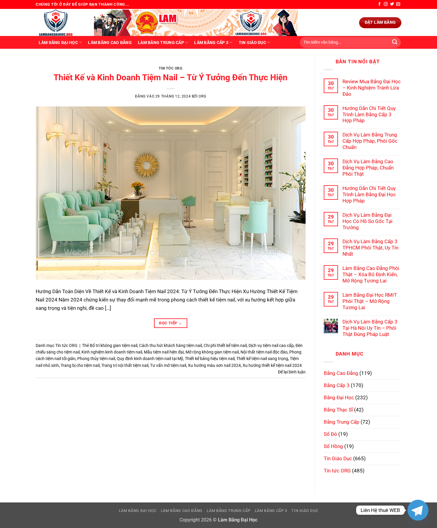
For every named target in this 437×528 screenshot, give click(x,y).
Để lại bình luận (292, 372)
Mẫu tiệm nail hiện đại (164, 352)
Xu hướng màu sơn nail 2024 (214, 365)
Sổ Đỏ (330, 434)
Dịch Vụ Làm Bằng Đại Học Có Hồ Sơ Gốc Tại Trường (367, 221)
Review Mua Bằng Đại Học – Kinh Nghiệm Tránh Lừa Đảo (371, 87)
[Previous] (48, 64)
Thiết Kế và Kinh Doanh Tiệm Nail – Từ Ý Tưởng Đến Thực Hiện (170, 77)
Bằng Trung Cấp (341, 422)
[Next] (292, 64)
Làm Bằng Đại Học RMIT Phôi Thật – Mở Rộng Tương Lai (369, 301)
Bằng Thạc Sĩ (338, 410)
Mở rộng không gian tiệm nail (212, 352)
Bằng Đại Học (339, 397)
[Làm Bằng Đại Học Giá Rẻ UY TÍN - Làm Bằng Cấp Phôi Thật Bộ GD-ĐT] (60, 22)
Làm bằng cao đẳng (110, 42)
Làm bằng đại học (58, 42)
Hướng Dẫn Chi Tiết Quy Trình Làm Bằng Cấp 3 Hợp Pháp (369, 114)
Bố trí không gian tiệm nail (113, 345)
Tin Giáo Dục (252, 42)
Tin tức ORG (171, 68)
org (202, 96)
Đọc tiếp (170, 323)
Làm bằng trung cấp (161, 42)
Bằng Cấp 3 (337, 385)
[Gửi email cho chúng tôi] (398, 4)
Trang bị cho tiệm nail (80, 365)
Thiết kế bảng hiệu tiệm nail (210, 358)
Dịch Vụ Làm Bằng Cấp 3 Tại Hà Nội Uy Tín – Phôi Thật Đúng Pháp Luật (369, 328)
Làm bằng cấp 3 (211, 42)
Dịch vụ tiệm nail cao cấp (271, 345)
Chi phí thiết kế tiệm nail (225, 345)
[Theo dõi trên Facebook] (379, 4)
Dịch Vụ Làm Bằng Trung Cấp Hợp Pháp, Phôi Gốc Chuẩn (369, 141)
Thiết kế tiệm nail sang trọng (262, 358)
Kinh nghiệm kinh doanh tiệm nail (111, 352)
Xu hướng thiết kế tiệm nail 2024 (272, 365)
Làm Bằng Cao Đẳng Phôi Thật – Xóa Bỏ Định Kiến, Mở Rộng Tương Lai (370, 274)
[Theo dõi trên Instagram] (386, 4)
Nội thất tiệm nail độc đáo (263, 352)
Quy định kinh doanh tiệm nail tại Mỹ (150, 358)
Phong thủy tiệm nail (96, 358)
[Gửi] (394, 42)
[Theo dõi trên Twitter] (392, 4)
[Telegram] (418, 510)
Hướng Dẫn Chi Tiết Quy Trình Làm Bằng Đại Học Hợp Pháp (369, 194)
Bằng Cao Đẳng (341, 373)
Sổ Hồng (333, 446)
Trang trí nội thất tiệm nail (124, 365)
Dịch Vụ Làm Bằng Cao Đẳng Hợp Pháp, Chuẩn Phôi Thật (368, 167)
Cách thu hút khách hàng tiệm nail (170, 345)
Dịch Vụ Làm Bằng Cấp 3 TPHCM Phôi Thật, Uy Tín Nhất (370, 247)
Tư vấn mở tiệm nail (168, 365)
